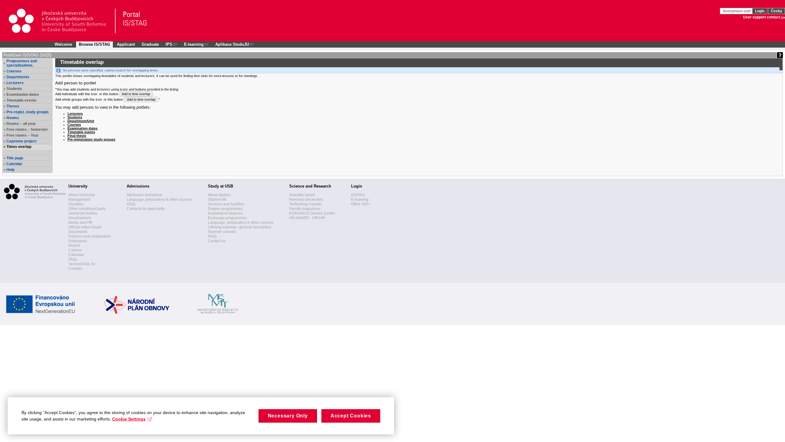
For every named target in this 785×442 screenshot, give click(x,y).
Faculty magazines (304, 209)
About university (81, 195)
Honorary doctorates (306, 199)
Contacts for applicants (146, 209)
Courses (13, 71)
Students (74, 117)
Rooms (12, 118)
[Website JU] (62, 21)
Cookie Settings (129, 419)
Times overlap (18, 147)
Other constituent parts (87, 209)
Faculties (75, 204)
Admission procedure (144, 195)
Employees (77, 241)
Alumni (74, 245)
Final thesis (76, 136)
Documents (77, 232)
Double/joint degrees (225, 213)
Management (79, 199)
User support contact (761, 17)
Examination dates (82, 128)
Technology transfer (305, 204)
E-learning (360, 199)
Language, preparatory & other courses (159, 199)
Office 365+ (360, 204)
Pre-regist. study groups (27, 112)
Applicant (126, 44)
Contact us (217, 241)
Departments (17, 77)
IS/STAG (358, 195)
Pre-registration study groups (91, 139)
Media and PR (80, 222)
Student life (217, 199)
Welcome (63, 44)
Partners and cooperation (89, 236)
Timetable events (81, 132)
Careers (75, 250)
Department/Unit (80, 121)
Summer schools (222, 232)
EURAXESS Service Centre (312, 213)
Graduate (150, 44)
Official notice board (84, 227)
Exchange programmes (227, 218)
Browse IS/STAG (94, 44)
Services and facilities (226, 204)
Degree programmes (225, 209)
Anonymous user (737, 11)
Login (759, 11)
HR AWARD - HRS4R (307, 218)
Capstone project (21, 141)
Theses (12, 106)
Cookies (75, 268)
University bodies (82, 213)
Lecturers (15, 83)
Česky (776, 11)
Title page (14, 158)
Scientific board (302, 195)
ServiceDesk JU (81, 264)
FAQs (72, 259)
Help (10, 170)
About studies (219, 195)
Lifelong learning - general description (239, 227)
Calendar (14, 164)
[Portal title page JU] (132, 21)
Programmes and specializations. (21, 63)
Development (79, 218)
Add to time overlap (136, 94)
